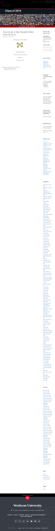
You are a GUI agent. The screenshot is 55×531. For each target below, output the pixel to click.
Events (44, 249)
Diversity (45, 239)
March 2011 (45, 425)
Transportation (46, 364)
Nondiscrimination (44, 528)
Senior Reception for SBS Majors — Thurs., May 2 (47, 173)
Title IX (27, 528)
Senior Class (45, 338)
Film (44, 258)
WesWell (45, 375)
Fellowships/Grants (47, 255)
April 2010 (45, 441)
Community (45, 222)
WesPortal (21, 514)
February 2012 (46, 411)
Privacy (23, 528)
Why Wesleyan (18, 7)
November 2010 (46, 432)
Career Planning (46, 214)
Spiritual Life (45, 346)
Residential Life (46, 332)
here (46, 116)
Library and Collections (26, 516)
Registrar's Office (46, 330)
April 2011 (45, 424)
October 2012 (46, 401)
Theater (44, 362)
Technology (45, 359)
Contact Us (10, 514)
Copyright (19, 528)
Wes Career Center (47, 372)
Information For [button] (50, 1)
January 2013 (46, 396)
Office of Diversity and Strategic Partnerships (47, 304)
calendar (45, 211)
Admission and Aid (33, 7)
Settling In (45, 340)
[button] (52, 7)
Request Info (33, 1)
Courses (45, 230)
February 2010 (46, 445)
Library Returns (46, 152)
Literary (44, 292)
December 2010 (46, 430)
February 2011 (46, 427)
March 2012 (45, 409)
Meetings (45, 295)
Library (44, 290)
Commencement (46, 220)
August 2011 (45, 420)
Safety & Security (46, 333)
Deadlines (45, 234)
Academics (24, 6)
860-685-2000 (40, 510)
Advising (45, 201)
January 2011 (46, 429)
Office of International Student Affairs (47, 309)
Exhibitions (45, 251)
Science (44, 336)
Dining (44, 238)
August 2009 (46, 459)
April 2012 (45, 408)
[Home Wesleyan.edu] (28, 498)
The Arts (45, 361)
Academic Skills (7, 67)
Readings (45, 329)
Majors (44, 293)
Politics (44, 327)
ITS (43, 282)
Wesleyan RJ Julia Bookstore (38, 514)
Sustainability (46, 357)
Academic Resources (47, 193)
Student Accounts (47, 348)
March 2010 (45, 443)
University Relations (47, 367)
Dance (44, 233)
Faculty (44, 252)
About (48, 6)
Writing (44, 378)
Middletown (45, 296)
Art (43, 203)
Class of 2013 (13, 10)
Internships (45, 280)
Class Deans (45, 219)
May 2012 (45, 406)
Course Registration (47, 227)
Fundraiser (45, 265)
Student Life (45, 352)
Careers (16, 514)
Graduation (45, 266)
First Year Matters (47, 262)
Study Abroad (46, 354)
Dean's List (45, 236)
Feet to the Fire (46, 254)
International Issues (47, 274)
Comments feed (46, 477)
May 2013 (45, 390)
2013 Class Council (47, 184)
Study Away (45, 356)
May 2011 (45, 422)
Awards (44, 206)
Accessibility (31, 528)
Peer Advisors (12, 67)
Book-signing (46, 209)
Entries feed (45, 475)
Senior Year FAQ (46, 65)
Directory (27, 514)
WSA (44, 380)
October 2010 (46, 433)
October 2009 (46, 454)
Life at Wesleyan (42, 7)
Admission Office (46, 198)
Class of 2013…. (46, 151)
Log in (44, 474)
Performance (46, 322)
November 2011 (46, 414)
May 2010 (45, 440)
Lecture (44, 287)
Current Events (46, 231)
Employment (45, 244)
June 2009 (45, 462)
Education (45, 243)
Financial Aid (46, 260)
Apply (41, 1)
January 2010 (46, 446)
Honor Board (46, 271)
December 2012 (46, 398)
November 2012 (46, 400)
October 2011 (46, 416)
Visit (38, 1)
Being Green (45, 207)
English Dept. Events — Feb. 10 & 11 (10, 69)
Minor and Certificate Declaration (45, 166)
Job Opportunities (47, 284)
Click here (45, 81)
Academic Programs (47, 187)
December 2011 (46, 412)
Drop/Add (45, 241)
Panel (44, 313)
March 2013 (45, 393)
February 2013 (46, 395)
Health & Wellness (47, 268)
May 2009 (45, 463)
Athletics (45, 204)
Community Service (47, 224)
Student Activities (47, 349)
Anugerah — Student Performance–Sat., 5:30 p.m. (47, 145)
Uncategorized (46, 365)
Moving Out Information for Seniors (46, 156)
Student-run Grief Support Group (10, 68)
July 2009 (45, 460)
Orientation (45, 311)
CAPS (44, 212)
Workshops (18, 67)
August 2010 (46, 438)
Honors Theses (46, 273)
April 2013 (45, 391)
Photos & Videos (46, 324)
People (44, 321)
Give (44, 1)
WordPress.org (46, 479)
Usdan (44, 370)
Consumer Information (37, 528)
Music (44, 298)
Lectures (45, 288)
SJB (44, 341)
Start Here (45, 61)
